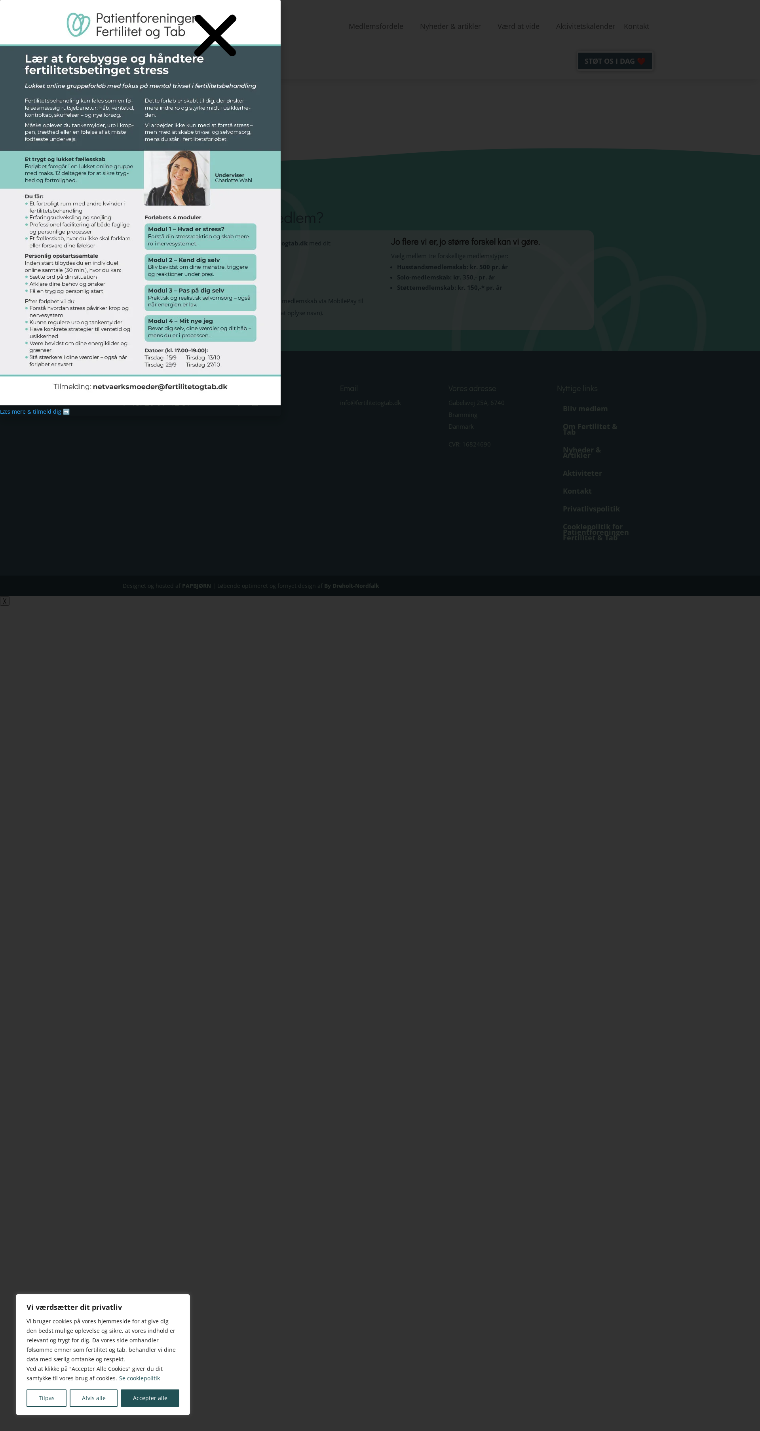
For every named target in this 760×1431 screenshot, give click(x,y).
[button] (215, 36)
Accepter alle (150, 1398)
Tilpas (47, 1398)
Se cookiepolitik (139, 1378)
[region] (103, 1354)
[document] (380, 715)
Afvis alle (94, 1398)
